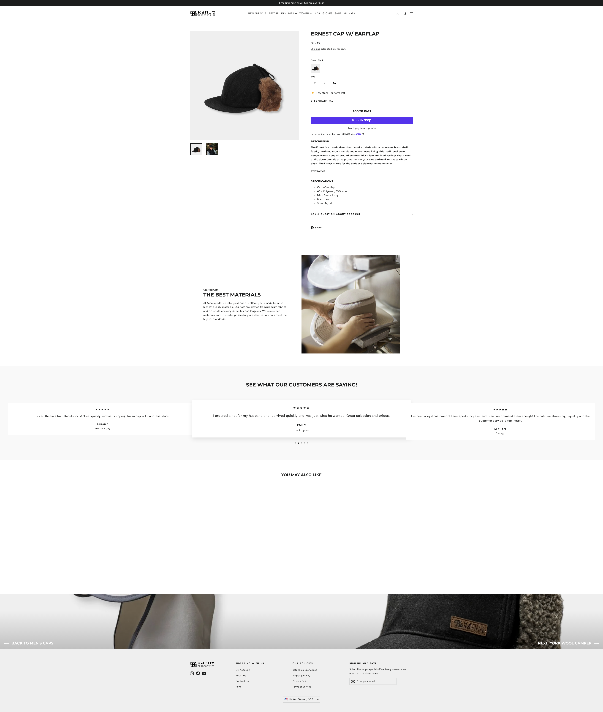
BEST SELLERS (277, 13)
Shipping (315, 49)
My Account (243, 669)
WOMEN (304, 13)
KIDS (317, 13)
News (239, 686)
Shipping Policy (301, 675)
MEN (291, 13)
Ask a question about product (336, 214)
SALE (338, 13)
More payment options (362, 128)
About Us (241, 675)
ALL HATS (349, 13)
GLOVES (327, 13)
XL (334, 82)
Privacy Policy (301, 681)
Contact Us (242, 681)
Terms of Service (302, 686)
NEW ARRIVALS (257, 13)
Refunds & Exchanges (305, 669)
